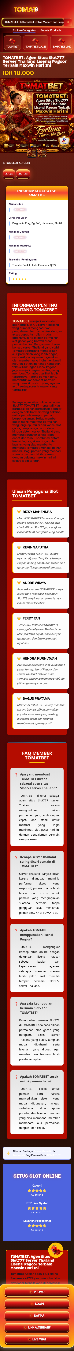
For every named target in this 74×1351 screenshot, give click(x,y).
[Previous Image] (3, 116)
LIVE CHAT (39, 1339)
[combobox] (33, 22)
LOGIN (9, 173)
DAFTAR (23, 173)
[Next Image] (71, 116)
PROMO (39, 1292)
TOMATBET (20, 321)
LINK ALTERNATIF (39, 1327)
